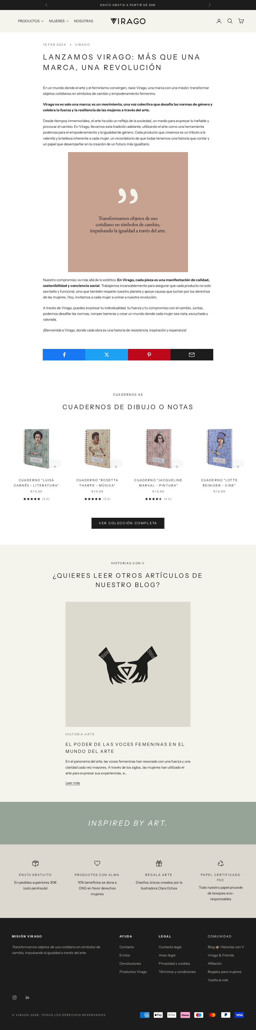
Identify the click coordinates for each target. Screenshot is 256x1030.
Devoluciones (130, 963)
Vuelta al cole (218, 980)
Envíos (125, 955)
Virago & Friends (221, 955)
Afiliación (215, 963)
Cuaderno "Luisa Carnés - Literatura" (36, 482)
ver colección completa (128, 523)
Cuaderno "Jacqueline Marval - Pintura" (158, 482)
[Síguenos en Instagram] (14, 997)
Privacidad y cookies (174, 963)
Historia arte (80, 734)
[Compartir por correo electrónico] (192, 354)
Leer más (73, 783)
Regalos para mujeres (225, 971)
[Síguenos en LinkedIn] (27, 997)
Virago (82, 45)
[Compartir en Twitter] (107, 354)
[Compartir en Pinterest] (149, 354)
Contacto (127, 947)
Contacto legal (170, 947)
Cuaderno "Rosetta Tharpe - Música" (97, 482)
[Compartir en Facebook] (64, 354)
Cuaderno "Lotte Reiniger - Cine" (219, 482)
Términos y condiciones (177, 971)
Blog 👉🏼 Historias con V (226, 947)
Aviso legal (167, 955)
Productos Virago (133, 971)
